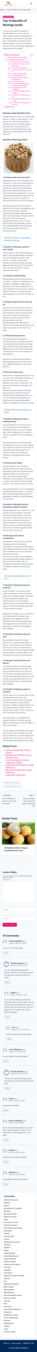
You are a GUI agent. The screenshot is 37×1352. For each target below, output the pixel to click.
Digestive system (10, 1217)
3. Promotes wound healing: (19, 67)
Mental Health (9, 1290)
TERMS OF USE (28, 1343)
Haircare (7, 1247)
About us (6, 1343)
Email (6, 919)
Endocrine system (10, 1225)
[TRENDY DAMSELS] (8, 3)
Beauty (6, 1205)
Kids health (8, 1273)
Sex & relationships (11, 1318)
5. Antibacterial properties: (19, 73)
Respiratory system (11, 1315)
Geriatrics (7, 1245)
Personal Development (12, 1309)
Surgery (7, 1326)
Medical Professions (11, 1284)
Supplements (9, 1323)
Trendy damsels (17, 963)
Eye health (8, 1231)
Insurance (7, 1267)
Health (6, 1250)
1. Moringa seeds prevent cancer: (20, 62)
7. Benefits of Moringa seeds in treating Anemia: (19, 78)
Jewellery (7, 1270)
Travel (6, 1329)
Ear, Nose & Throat (11, 1222)
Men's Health (9, 1287)
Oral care (7, 1301)
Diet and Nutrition (10, 1214)
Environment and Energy (13, 1228)
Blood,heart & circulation (13, 1208)
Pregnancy (8, 1312)
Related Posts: (10, 107)
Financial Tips (9, 1236)
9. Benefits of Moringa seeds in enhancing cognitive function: (20, 84)
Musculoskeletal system (13, 1295)
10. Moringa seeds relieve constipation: (19, 88)
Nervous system (10, 1298)
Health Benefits (8, 16)
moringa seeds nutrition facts (12, 786)
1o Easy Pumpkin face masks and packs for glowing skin (28, 801)
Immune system (10, 1261)
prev (4, 841)
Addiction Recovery (11, 1200)
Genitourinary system (12, 1242)
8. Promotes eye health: (18, 81)
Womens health (9, 1332)
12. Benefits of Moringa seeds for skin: (21, 96)
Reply (6, 953)
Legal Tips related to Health (14, 1275)
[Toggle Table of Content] (30, 55)
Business (7, 1211)
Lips (5, 1281)
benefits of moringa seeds (12, 782)
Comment (7, 880)
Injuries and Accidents (12, 1264)
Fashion (7, 1233)
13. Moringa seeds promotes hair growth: (21, 99)
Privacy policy (16, 1343)
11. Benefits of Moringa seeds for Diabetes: (21, 92)
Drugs (6, 1219)
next (33, 841)
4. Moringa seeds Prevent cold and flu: (21, 70)
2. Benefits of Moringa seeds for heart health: (20, 65)
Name (6, 910)
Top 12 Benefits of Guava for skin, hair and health (9, 799)
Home (2, 10)
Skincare (7, 1320)
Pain (5, 1304)
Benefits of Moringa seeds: (17, 60)
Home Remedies (10, 1259)
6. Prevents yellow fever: (19, 75)
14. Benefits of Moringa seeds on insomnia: (21, 103)
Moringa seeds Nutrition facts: (17, 57)
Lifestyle (7, 1278)
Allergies (7, 1203)
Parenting (7, 1306)
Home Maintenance (11, 1256)
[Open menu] (31, 3)
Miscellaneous (9, 1292)
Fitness (6, 1239)
